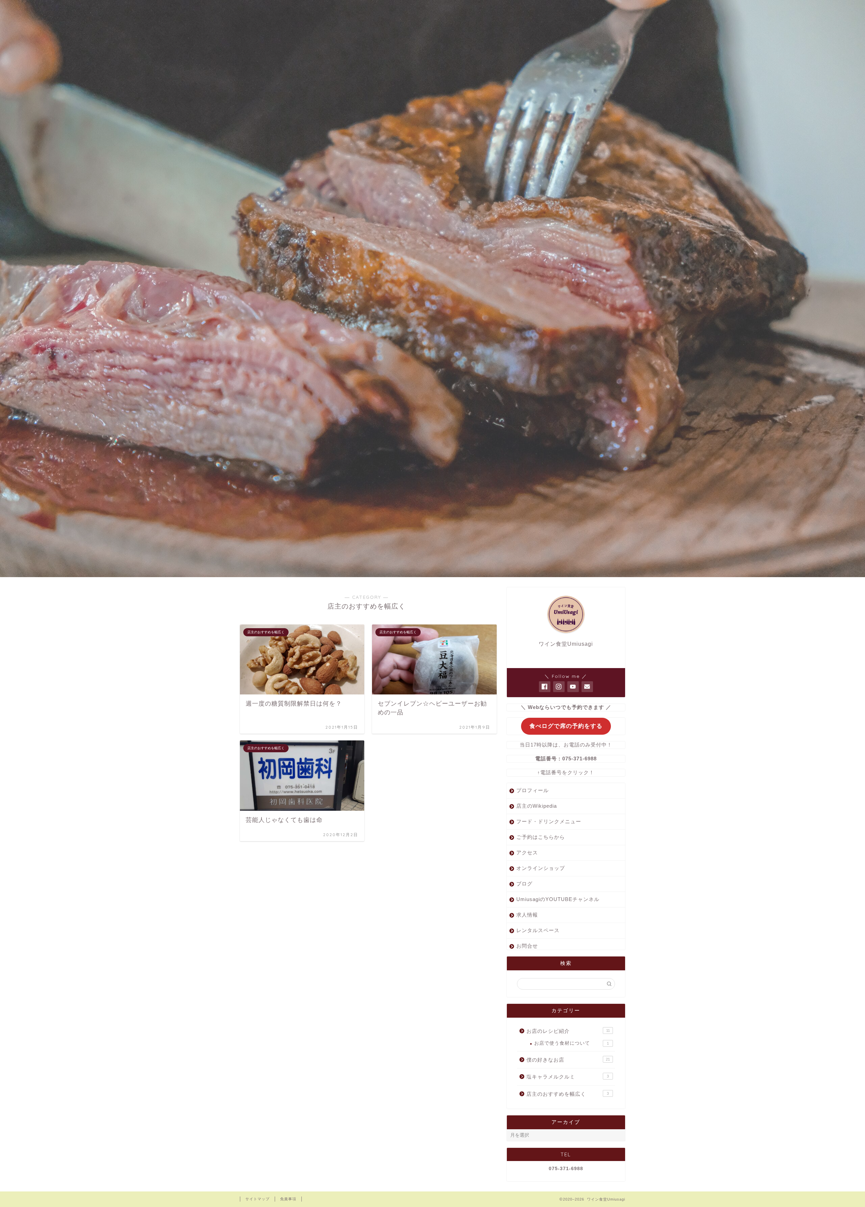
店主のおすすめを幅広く (567, 1094)
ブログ (524, 883)
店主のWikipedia (536, 806)
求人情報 (527, 915)
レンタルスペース (538, 930)
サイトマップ (257, 1199)
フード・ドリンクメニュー (548, 821)
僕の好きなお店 (568, 1060)
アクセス (527, 852)
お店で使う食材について (571, 1043)
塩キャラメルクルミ (567, 1077)
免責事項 (288, 1199)
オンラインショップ (540, 868)
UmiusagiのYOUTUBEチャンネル (557, 899)
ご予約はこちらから (540, 837)
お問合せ (527, 946)
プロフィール (532, 790)
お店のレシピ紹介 (568, 1031)
